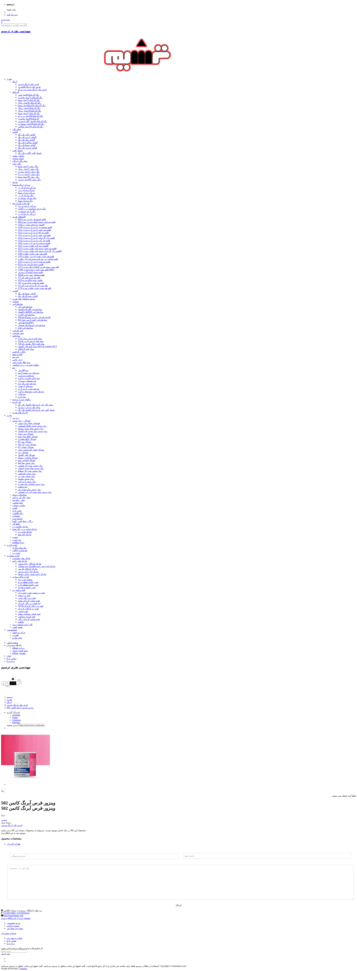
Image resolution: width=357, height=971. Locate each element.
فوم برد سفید (24, 595)
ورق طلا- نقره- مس (21, 362)
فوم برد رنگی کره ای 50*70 (30, 606)
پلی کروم (16, 402)
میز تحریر (16, 540)
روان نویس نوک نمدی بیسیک (31, 428)
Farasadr (23, 968)
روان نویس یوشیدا (26, 479)
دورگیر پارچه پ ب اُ (27, 206)
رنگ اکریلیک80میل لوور (28, 95)
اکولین (15, 291)
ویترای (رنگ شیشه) (21, 185)
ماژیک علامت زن (20, 526)
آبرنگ (14, 81)
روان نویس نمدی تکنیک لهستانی (32, 426)
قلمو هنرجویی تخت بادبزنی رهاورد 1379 (36, 256)
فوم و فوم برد (18, 590)
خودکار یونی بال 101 (27, 444)
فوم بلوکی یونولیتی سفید (29, 614)
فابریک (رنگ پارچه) (21, 203)
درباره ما (11, 661)
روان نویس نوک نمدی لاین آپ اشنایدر (35, 492)
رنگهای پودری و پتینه (21, 399)
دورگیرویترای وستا (26, 193)
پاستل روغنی (18, 156)
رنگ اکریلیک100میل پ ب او (30, 116)
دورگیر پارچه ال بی (26, 214)
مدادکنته (16, 336)
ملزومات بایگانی (19, 550)
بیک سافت (22, 487)
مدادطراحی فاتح (25, 328)
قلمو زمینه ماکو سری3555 (30, 280)
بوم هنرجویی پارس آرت (28, 389)
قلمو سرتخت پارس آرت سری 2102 (34, 243)
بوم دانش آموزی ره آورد (29, 378)
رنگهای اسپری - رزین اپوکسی (25, 365)
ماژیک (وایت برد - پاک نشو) (24, 529)
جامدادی (16, 516)
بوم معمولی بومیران (27, 381)
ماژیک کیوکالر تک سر (27, 569)
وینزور (4, 820)
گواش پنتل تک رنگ (26, 140)
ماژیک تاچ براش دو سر (28, 571)
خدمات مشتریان (8, 933)
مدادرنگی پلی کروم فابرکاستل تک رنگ (35, 405)
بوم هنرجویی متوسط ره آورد (31, 391)
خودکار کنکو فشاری (27, 439)
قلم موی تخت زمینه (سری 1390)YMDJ (36, 269)
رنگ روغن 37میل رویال (28, 169)
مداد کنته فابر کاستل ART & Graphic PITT (37, 346)
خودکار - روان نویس (21, 420)
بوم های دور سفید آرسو (28, 373)
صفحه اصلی (12, 642)
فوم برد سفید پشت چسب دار (31, 593)
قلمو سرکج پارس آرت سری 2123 (33, 232)
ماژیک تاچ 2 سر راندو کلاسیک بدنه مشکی (36, 566)
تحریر (9, 415)
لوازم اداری (12, 545)
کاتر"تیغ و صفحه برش (22, 624)
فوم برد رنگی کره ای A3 (29, 603)
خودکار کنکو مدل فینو (28, 436)
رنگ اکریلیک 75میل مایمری (30, 97)
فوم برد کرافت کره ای (28, 608)
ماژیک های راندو (19, 561)
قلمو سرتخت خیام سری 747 (31, 283)
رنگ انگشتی (17, 513)
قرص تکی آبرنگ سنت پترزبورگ (32, 89)
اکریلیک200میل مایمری (28, 119)
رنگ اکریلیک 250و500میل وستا (32, 105)
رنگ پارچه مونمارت (27, 211)
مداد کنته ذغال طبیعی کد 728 (31, 344)
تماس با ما (11, 658)
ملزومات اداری (19, 548)
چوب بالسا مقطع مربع (28, 582)
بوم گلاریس (23, 370)
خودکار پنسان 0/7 (26, 447)
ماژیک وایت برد (25, 532)
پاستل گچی (17, 150)
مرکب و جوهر (18, 632)
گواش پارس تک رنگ (27, 137)
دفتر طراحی (18, 333)
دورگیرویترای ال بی (27, 187)
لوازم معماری (13, 555)
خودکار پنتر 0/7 (24, 442)
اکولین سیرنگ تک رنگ (28, 296)
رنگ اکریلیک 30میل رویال (29, 103)
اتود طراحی (17, 330)
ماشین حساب (18, 505)
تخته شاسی (17, 503)
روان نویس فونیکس (27, 473)
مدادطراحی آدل (25, 307)
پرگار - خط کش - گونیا (22, 521)
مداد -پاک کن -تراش (21, 497)
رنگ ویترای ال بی (26, 195)
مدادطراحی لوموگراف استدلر (31, 325)
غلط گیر (16, 524)
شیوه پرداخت (13, 926)
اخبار (9, 656)
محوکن (15, 301)
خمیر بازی (17, 510)
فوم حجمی (23, 611)
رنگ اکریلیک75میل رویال (29, 108)
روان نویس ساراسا (26, 463)
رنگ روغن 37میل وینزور (29, 171)
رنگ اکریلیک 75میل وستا (29, 100)
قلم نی (15, 635)
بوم (13, 367)
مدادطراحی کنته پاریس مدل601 (32, 320)
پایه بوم (15, 357)
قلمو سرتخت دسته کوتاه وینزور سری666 (37, 222)
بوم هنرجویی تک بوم (27, 383)
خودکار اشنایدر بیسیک (28, 458)
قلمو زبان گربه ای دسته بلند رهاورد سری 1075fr (40, 251)
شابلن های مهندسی (21, 558)
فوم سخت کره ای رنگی (29, 619)
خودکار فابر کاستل (26, 455)
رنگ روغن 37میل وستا (28, 166)
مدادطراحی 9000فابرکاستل (30, 312)
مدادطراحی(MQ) (26, 322)
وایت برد (16, 553)
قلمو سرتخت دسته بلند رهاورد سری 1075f (37, 248)
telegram (16, 722)
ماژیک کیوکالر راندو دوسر (29, 563)
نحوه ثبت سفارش (15, 928)
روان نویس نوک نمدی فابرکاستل (33, 431)
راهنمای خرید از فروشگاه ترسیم (16, 918)
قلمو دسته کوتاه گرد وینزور (30, 272)
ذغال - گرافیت (19, 352)
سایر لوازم (17, 638)
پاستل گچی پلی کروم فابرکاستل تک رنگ (36, 410)
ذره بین (15, 418)
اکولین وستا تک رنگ (27, 293)
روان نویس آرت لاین (27, 481)
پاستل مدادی (18, 158)
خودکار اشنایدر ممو (27, 460)
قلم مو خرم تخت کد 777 (29, 277)
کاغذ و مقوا (17, 354)
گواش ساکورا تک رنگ (28, 142)
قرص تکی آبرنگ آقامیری (29, 87)
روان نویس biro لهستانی (29, 423)
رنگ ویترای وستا (25, 201)
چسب (15, 537)
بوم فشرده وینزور (26, 375)
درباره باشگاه (18, 648)
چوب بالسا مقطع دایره (28, 585)
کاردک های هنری (20, 412)
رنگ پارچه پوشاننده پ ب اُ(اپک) (32, 209)
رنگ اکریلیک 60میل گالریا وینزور (32, 121)
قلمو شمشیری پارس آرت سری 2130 (35, 227)
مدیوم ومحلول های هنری (23, 299)
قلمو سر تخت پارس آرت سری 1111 (34, 235)
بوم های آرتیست (25, 386)
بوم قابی (22, 394)
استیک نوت (17, 518)
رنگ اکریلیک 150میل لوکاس (30, 126)
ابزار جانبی (17, 360)
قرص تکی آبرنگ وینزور (28, 84)
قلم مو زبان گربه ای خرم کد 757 (33, 285)
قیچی (14, 508)
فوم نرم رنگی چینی (27, 598)
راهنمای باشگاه (19, 653)
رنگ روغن (16, 164)
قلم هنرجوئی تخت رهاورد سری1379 (34, 288)
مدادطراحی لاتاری (26, 314)
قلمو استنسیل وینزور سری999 (32, 219)
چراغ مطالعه (18, 542)
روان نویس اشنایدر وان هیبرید (31, 484)
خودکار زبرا (23, 452)
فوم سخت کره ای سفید (29, 601)
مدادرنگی (16, 129)
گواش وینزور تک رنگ (27, 148)
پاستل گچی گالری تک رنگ (30, 153)
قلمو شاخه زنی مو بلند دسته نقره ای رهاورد (38, 259)
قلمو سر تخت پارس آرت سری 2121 (34, 230)
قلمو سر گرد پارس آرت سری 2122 (34, 240)
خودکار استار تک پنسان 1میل (31, 450)
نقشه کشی (17, 627)
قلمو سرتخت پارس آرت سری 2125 (34, 262)
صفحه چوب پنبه (25, 579)
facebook (16, 715)
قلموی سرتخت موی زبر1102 (31, 224)
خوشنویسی (12, 630)
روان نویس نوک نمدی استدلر (31, 468)
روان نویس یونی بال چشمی (30, 465)
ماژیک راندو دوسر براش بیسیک (32, 574)
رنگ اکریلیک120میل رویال (30, 111)
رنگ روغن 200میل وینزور (29, 179)
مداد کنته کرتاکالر (26, 349)
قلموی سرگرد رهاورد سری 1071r (33, 246)
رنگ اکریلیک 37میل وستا (29, 113)
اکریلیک (15, 92)
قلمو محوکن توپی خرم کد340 (31, 275)
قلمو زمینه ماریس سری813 (30, 264)
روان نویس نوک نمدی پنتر (29, 489)
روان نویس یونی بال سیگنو (30, 471)
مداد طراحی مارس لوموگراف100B (34, 317)
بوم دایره (22, 397)
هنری (9, 79)
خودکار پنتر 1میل (25, 434)
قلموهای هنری (19, 216)
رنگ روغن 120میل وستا (28, 177)
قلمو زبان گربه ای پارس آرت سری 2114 (36, 238)
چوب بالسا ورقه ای (27, 587)
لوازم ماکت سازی (20, 577)
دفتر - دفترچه (18, 500)
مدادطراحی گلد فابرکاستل (30, 309)
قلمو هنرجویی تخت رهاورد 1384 (32, 254)
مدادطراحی (17, 304)
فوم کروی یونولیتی (26, 616)
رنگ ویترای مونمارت (27, 198)
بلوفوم (21, 622)
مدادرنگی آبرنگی (19, 161)
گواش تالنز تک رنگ (26, 134)
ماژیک (15, 182)
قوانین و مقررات (14, 938)
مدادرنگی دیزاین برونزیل (29, 407)
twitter (15, 717)
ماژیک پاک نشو (24, 534)
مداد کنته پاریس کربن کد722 (31, 341)
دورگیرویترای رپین (26, 190)
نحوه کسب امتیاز (20, 650)
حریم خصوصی (13, 923)
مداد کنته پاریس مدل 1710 (30, 338)
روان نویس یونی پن (26, 476)
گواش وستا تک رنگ (27, 145)
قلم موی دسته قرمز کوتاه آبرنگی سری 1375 (38, 267)
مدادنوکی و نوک (19, 495)
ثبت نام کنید (12, 15)
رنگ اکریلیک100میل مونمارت (31, 124)
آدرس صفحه (12, 725)
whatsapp (16, 720)
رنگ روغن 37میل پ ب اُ (29, 174)
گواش (15, 132)
